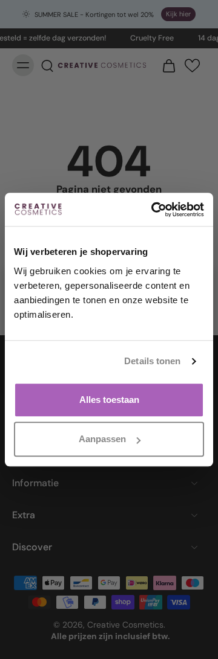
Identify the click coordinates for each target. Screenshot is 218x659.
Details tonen (152, 361)
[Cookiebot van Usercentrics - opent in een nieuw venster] (154, 209)
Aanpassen (102, 439)
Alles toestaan (109, 399)
